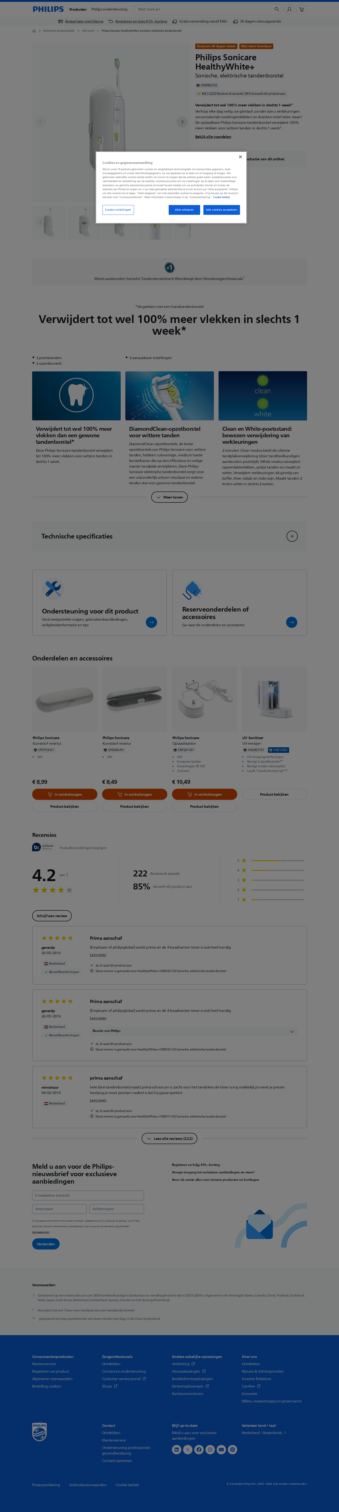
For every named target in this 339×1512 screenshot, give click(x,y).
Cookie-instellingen (118, 210)
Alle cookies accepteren (221, 210)
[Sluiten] (240, 157)
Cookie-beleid (221, 197)
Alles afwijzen (184, 210)
